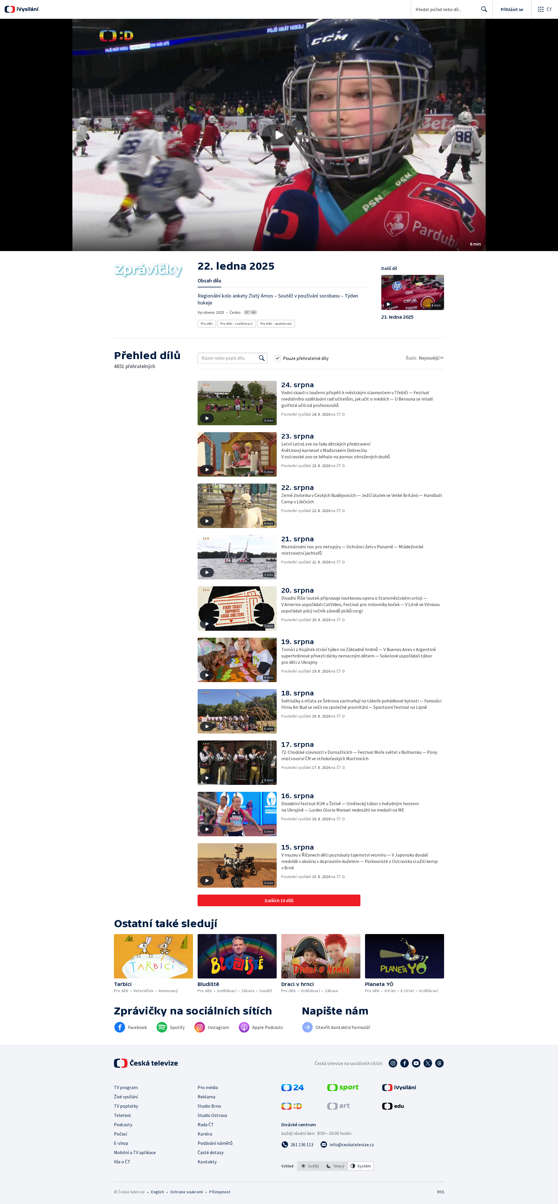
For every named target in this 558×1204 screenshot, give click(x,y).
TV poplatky (126, 1106)
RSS (440, 1191)
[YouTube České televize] (416, 1063)
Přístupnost (219, 1191)
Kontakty (207, 1162)
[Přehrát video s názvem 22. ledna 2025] (279, 135)
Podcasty (123, 1124)
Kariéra (205, 1134)
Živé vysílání (126, 1097)
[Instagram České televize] (393, 1063)
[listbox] (335, 1166)
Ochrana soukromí (186, 1191)
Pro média (208, 1087)
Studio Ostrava (212, 1115)
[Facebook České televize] (404, 1063)
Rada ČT (206, 1124)
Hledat (484, 9)
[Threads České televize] (439, 1063)
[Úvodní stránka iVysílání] (27, 9)
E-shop (121, 1143)
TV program (126, 1087)
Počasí (120, 1134)
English (157, 1191)
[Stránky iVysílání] (399, 1089)
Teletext (122, 1115)
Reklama (206, 1097)
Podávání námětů (215, 1143)
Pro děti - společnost (276, 323)
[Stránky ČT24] (292, 1089)
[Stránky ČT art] (338, 1108)
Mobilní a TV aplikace (135, 1152)
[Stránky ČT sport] (343, 1089)
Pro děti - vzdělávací (236, 323)
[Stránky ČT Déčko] (291, 1108)
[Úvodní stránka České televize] (146, 1063)
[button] (279, 135)
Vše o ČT (122, 1162)
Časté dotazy (210, 1152)
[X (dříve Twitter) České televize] (427, 1063)
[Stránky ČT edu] (393, 1108)
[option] (310, 1166)
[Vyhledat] (261, 358)
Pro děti (207, 323)
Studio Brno (209, 1106)
